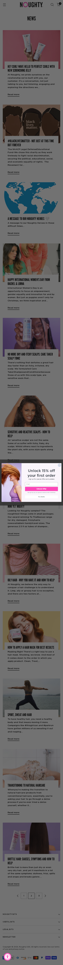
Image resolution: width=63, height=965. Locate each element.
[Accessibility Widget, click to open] (7, 957)
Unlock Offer (41, 489)
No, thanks (41, 496)
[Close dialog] (59, 465)
